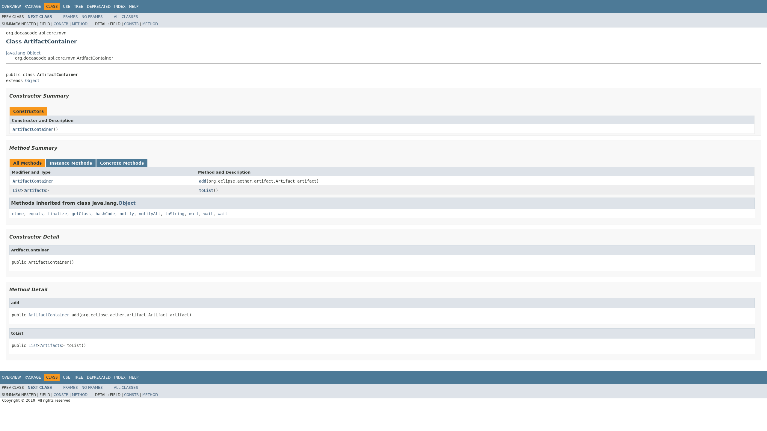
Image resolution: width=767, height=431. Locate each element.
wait (194, 213)
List (17, 190)
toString (174, 213)
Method (79, 24)
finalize (57, 213)
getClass (81, 213)
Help (133, 6)
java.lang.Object (23, 53)
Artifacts (35, 190)
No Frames (92, 17)
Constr (61, 24)
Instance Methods (71, 163)
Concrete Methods (122, 163)
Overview (11, 6)
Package (33, 6)
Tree (78, 6)
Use (66, 6)
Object (32, 80)
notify (127, 213)
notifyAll (149, 213)
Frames (70, 17)
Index (120, 6)
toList (206, 190)
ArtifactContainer (33, 129)
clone (18, 213)
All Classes (126, 17)
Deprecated (99, 6)
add (202, 181)
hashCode (105, 213)
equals (35, 213)
